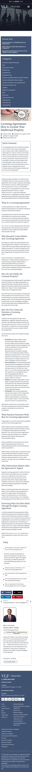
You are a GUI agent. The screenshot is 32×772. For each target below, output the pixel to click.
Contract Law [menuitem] (6, 70)
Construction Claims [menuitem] (8, 67)
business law (7, 226)
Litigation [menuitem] (4, 87)
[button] (6, 592)
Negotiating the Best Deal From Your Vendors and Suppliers (14, 51)
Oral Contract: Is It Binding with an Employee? (14, 43)
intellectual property (22, 324)
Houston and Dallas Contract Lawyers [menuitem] (12, 80)
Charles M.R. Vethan (11, 628)
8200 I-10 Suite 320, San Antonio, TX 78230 (12, 695)
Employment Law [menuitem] (7, 75)
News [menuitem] (3, 92)
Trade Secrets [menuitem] (6, 100)
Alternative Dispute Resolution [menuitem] (10, 62)
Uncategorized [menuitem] (6, 105)
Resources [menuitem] (5, 95)
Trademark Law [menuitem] (6, 102)
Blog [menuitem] (3, 65)
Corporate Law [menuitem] (6, 72)
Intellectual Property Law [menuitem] (9, 85)
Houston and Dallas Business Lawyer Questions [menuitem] (15, 77)
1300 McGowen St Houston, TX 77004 (11, 687)
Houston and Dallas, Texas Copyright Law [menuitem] (13, 82)
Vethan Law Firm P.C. (14, 533)
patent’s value (9, 370)
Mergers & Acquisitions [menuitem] (8, 90)
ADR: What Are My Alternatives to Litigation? (14, 47)
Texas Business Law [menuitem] (7, 97)
